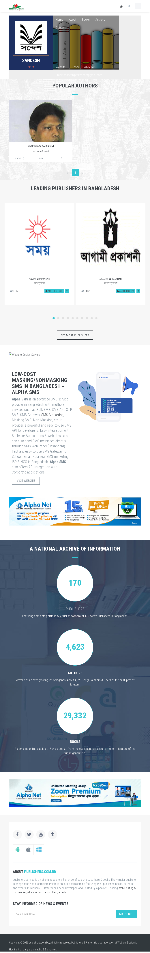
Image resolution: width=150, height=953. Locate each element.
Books (86, 19)
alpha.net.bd (35, 949)
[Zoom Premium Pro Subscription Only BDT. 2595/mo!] (75, 793)
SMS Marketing (52, 415)
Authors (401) (55, 291)
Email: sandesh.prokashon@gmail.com (79, 75)
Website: (61, 67)
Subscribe (126, 914)
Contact (60, 27)
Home (59, 19)
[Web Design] (75, 354)
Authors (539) (126, 291)
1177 (15, 291)
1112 (87, 291)
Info (41, 158)
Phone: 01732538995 (84, 67)
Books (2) (19, 158)
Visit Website (26, 480)
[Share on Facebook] (67, 291)
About (72, 19)
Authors (100, 19)
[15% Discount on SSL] (75, 511)
